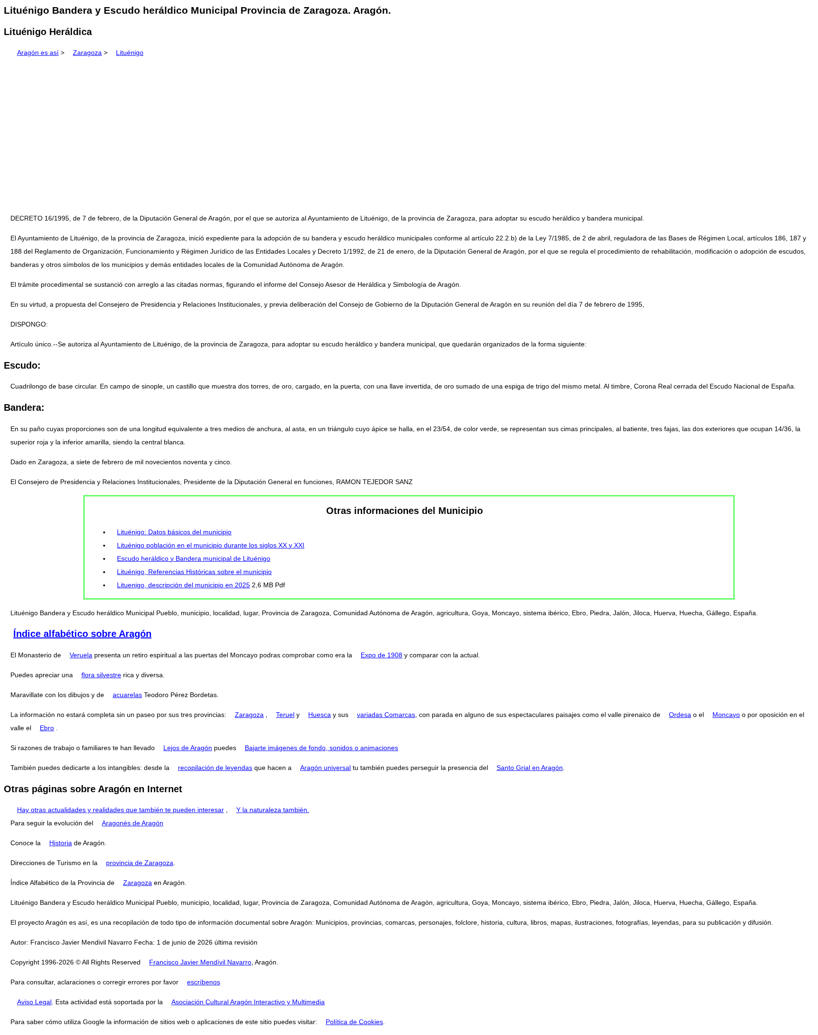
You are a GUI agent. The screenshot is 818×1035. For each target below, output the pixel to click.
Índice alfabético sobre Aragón (82, 633)
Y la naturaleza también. (272, 810)
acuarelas (127, 695)
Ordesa (680, 714)
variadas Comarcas (386, 714)
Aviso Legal (34, 1002)
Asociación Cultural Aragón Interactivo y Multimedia (248, 1002)
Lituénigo (129, 52)
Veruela (81, 655)
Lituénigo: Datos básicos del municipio (174, 532)
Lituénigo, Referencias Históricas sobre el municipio (194, 571)
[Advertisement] (409, 132)
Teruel (285, 714)
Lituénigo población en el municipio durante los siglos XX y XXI (210, 545)
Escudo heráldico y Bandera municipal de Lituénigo (193, 558)
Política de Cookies (354, 1022)
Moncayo (726, 714)
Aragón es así (38, 52)
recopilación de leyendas (215, 767)
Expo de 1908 (381, 655)
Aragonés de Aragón (132, 823)
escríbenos (203, 982)
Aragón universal (325, 767)
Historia (60, 843)
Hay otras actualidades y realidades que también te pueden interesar (120, 810)
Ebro (47, 728)
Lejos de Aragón (187, 748)
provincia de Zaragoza (139, 863)
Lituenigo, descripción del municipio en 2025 (183, 585)
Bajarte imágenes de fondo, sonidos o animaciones (321, 748)
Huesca (319, 714)
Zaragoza (87, 52)
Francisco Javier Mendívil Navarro (200, 962)
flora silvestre (101, 675)
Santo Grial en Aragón (530, 767)
